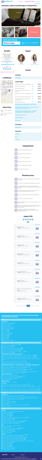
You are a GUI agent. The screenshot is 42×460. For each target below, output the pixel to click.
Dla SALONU (37, 3)
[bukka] (8, 1)
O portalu (13, 454)
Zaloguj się (38, 1)
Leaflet (12, 102)
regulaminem (33, 458)
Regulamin (23, 454)
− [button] (2, 83)
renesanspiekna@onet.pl (7, 64)
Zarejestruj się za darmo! (29, 1)
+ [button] (2, 81)
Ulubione (21, 1)
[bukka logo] (4, 454)
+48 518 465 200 (7, 61)
